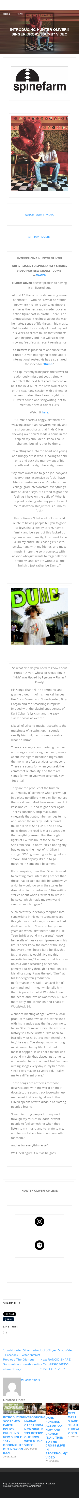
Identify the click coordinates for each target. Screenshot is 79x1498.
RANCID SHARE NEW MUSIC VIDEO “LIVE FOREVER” (56, 1364)
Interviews (32, 1483)
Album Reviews (46, 1483)
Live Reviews (10, 1486)
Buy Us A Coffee (12, 1483)
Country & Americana (29, 1486)
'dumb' (7, 1350)
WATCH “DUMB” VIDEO (39, 215)
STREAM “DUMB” (39, 236)
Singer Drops (57, 1350)
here (45, 412)
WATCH (41, 275)
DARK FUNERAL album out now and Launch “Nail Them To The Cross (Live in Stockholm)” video (57, 1437)
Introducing (40, 1350)
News (24, 1483)
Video (69, 1350)
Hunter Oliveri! (22, 1350)
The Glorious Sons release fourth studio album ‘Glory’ (21, 1364)
